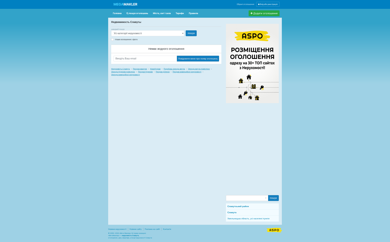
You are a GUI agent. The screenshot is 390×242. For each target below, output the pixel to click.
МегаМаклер (114, 235)
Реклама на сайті (152, 229)
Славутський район (238, 206)
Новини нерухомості (117, 229)
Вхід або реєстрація (268, 4)
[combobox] (247, 198)
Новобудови (155, 69)
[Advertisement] (249, 149)
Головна (117, 13)
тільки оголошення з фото (126, 39)
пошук (191, 33)
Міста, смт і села (162, 13)
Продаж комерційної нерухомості (187, 72)
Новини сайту (135, 229)
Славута (231, 212)
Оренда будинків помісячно (123, 72)
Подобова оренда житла (174, 69)
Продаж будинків (145, 72)
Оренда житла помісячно (199, 69)
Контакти (167, 229)
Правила (193, 13)
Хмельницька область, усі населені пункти (248, 218)
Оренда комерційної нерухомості (125, 75)
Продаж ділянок (163, 72)
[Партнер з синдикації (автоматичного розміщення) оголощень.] (274, 229)
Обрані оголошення (245, 4)
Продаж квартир (140, 69)
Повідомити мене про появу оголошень (198, 58)
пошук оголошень (138, 13)
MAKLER (125, 4)
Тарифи (180, 13)
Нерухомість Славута (120, 69)
